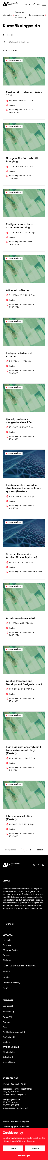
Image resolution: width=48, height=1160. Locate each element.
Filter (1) (9, 35)
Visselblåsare (9, 1062)
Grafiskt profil (9, 1037)
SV (25, 4)
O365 (5, 988)
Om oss (6, 955)
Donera (9, 923)
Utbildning (7, 15)
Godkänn (35, 1148)
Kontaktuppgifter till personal (16, 1126)
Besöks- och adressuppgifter (16, 1121)
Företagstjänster (10, 950)
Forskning (7, 945)
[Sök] (5, 42)
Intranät (6, 971)
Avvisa (13, 1148)
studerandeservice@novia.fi (15, 1094)
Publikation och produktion (15, 1032)
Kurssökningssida (36, 15)
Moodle (6, 977)
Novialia (6, 1042)
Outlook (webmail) (11, 982)
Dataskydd (8, 1057)
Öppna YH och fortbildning (20, 15)
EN (34, 865)
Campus (6, 1022)
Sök (38, 4)
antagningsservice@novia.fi (15, 1108)
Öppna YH (7, 1017)
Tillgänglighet (9, 1052)
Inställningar (24, 1155)
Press (5, 1027)
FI (38, 865)
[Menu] (44, 4)
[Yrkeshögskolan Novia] (10, 4)
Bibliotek (7, 960)
